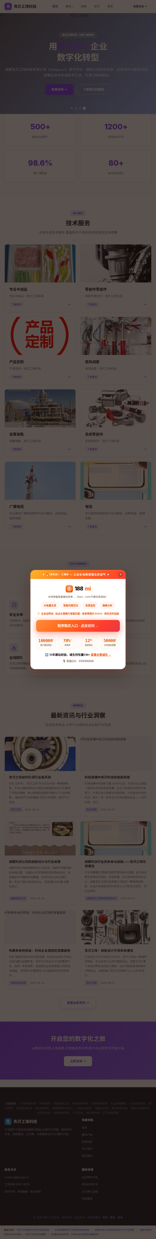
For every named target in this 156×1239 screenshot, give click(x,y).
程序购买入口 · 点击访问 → (78, 626)
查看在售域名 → (101, 655)
